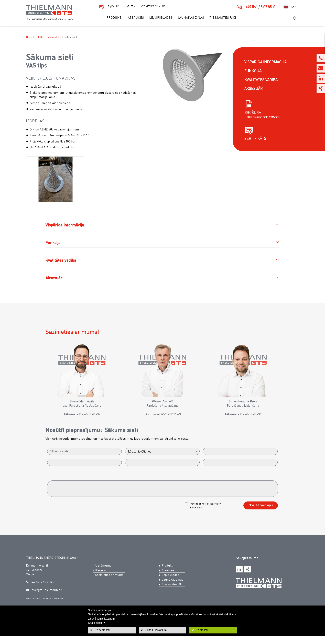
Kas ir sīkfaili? (96, 622)
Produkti (114, 17)
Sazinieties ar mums (153, 6)
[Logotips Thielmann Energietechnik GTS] (49, 13)
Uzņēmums (113, 6)
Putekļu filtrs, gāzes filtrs (48, 36)
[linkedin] (239, 569)
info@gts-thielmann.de (46, 590)
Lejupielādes (160, 17)
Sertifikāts (255, 138)
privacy (217, 503)
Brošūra (252, 112)
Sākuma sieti (70, 36)
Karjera (130, 6)
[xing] (247, 569)
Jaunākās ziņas (191, 17)
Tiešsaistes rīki (222, 17)
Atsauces (136, 17)
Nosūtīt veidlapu (260, 505)
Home (29, 36)
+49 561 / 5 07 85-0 (260, 6)
